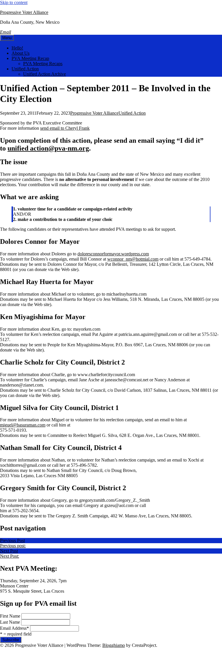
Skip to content (13, 2)
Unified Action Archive (44, 74)
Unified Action (25, 68)
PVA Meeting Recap (30, 58)
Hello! (17, 47)
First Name (10, 616)
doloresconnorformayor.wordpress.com (113, 253)
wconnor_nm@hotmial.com (132, 259)
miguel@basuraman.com (22, 424)
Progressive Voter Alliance (24, 12)
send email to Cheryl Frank (65, 128)
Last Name (10, 622)
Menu (7, 38)
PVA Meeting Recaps (42, 63)
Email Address (14, 628)
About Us (20, 53)
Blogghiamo (113, 645)
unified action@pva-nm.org (48, 148)
